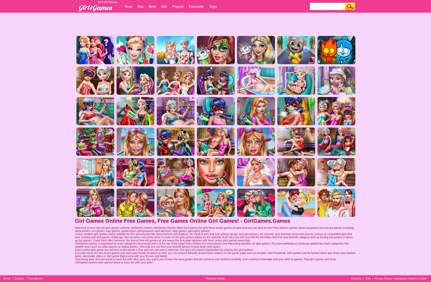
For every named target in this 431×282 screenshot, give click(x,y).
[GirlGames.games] (95, 5)
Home (7, 278)
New (128, 7)
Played (177, 7)
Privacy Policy (382, 278)
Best (152, 7)
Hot (140, 7)
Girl (164, 7)
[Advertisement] (215, 23)
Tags (213, 7)
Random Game (215, 278)
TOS (368, 278)
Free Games (35, 278)
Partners (356, 278)
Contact (19, 278)
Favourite (196, 7)
